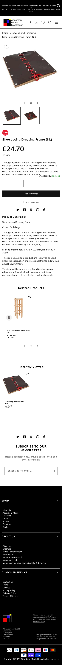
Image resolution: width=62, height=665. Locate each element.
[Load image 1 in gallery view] (12, 115)
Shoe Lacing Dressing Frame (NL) (19, 37)
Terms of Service (10, 596)
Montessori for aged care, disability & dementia (24, 563)
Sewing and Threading (24, 32)
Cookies (6, 587)
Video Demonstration (12, 551)
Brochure (7, 548)
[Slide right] (37, 103)
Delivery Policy (9, 593)
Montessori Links (10, 560)
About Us (7, 546)
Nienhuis (7, 510)
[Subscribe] (54, 471)
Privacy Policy (9, 590)
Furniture (7, 524)
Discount (7, 515)
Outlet (5, 518)
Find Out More (38, 621)
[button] (30, 22)
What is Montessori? (12, 557)
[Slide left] (24, 103)
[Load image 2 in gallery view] (31, 115)
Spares (6, 521)
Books (5, 527)
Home (5, 32)
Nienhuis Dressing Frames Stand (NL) (18, 331)
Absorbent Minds (11, 513)
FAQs (5, 584)
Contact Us (8, 582)
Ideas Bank (8, 554)
